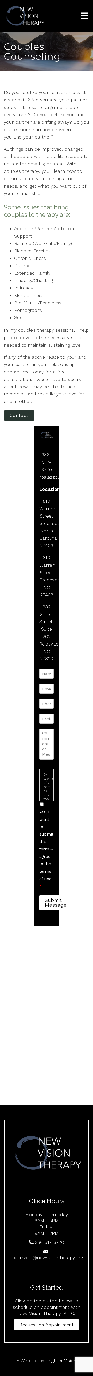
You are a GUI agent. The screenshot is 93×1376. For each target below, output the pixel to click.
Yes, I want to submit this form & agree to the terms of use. (46, 849)
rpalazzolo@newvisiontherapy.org (46, 1257)
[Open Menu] (84, 16)
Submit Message (56, 903)
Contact (19, 415)
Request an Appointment (46, 1324)
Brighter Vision (61, 1360)
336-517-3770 (46, 462)
